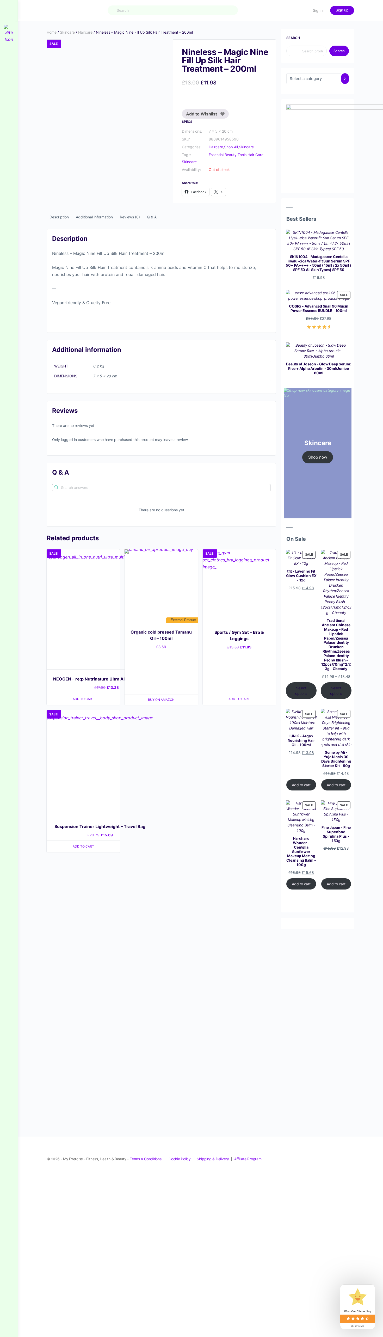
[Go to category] (345, 78)
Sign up (342, 10)
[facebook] (304, 1153)
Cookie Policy (180, 1159)
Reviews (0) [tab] (130, 217)
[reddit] (332, 1153)
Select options (301, 691)
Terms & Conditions (146, 1159)
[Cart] (304, 10)
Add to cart (301, 785)
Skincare (67, 32)
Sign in (318, 10)
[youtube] (351, 1153)
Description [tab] (59, 217)
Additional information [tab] (94, 217)
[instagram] (313, 1153)
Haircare (85, 32)
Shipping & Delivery (213, 1159)
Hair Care (255, 154)
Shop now (317, 457)
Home (52, 32)
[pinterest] (323, 1153)
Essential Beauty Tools (227, 154)
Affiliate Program (248, 1159)
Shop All (231, 147)
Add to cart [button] (83, 699)
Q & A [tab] (152, 217)
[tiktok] (341, 1153)
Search (293, 38)
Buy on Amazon (161, 700)
